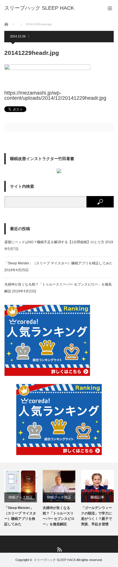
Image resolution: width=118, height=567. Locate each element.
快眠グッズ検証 (21, 497)
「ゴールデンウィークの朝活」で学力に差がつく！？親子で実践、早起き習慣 (96, 516)
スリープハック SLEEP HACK (55, 560)
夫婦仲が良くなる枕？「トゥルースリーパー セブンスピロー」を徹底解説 (58, 516)
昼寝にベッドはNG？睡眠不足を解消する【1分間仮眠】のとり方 (54, 242)
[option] (20, 498)
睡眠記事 (97, 497)
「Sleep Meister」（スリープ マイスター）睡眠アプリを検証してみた (58, 263)
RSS (59, 549)
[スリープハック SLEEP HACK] (39, 8)
